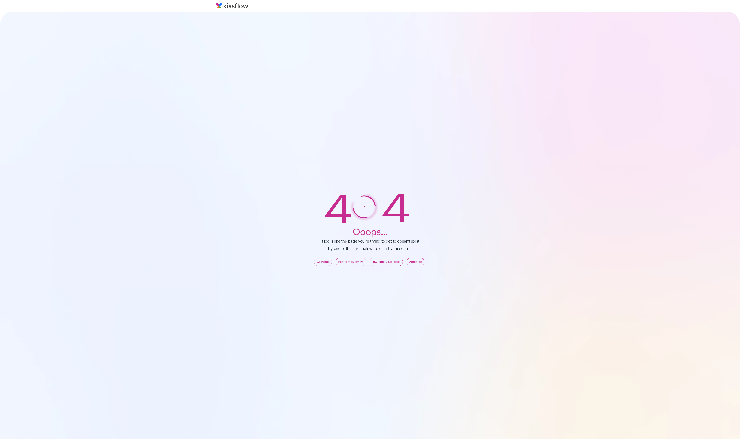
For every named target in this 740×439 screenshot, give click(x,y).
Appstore (415, 261)
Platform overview (350, 261)
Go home (323, 261)
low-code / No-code (386, 261)
